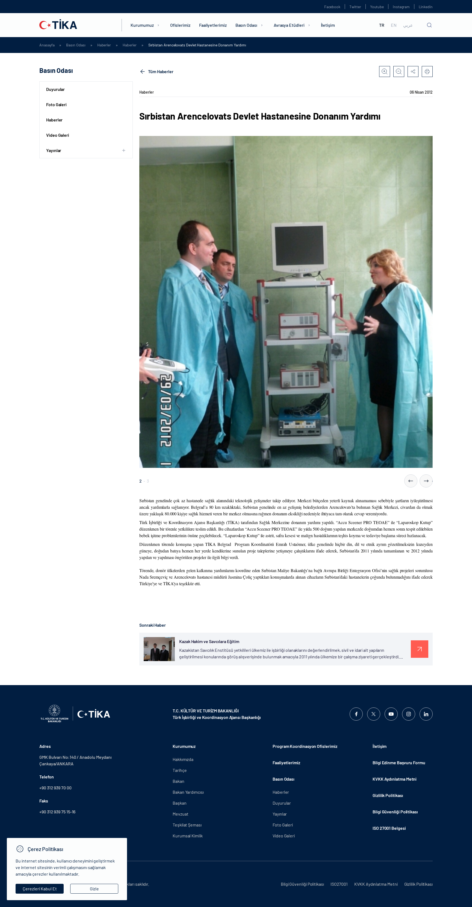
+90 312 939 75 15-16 (57, 811)
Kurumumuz (142, 25)
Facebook (332, 6)
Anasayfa (46, 45)
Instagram (401, 6)
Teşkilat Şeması (187, 824)
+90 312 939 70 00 (55, 787)
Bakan (178, 781)
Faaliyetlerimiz (213, 25)
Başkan (180, 802)
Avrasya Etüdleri (289, 25)
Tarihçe (180, 770)
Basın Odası (246, 25)
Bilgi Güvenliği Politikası (395, 811)
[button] (410, 480)
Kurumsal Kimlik (188, 835)
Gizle (94, 888)
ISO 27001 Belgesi (389, 828)
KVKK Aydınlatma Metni (395, 778)
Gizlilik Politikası (388, 795)
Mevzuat (180, 813)
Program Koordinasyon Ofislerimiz (305, 746)
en (394, 25)
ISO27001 (339, 884)
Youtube (377, 6)
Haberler (104, 45)
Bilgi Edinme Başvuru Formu (399, 762)
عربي (408, 25)
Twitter (355, 6)
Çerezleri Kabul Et (40, 888)
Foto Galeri (56, 104)
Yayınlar (280, 813)
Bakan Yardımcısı (188, 792)
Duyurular (55, 89)
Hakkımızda (183, 759)
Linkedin (426, 6)
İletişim (328, 25)
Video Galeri (57, 135)
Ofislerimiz (180, 25)
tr (381, 25)
